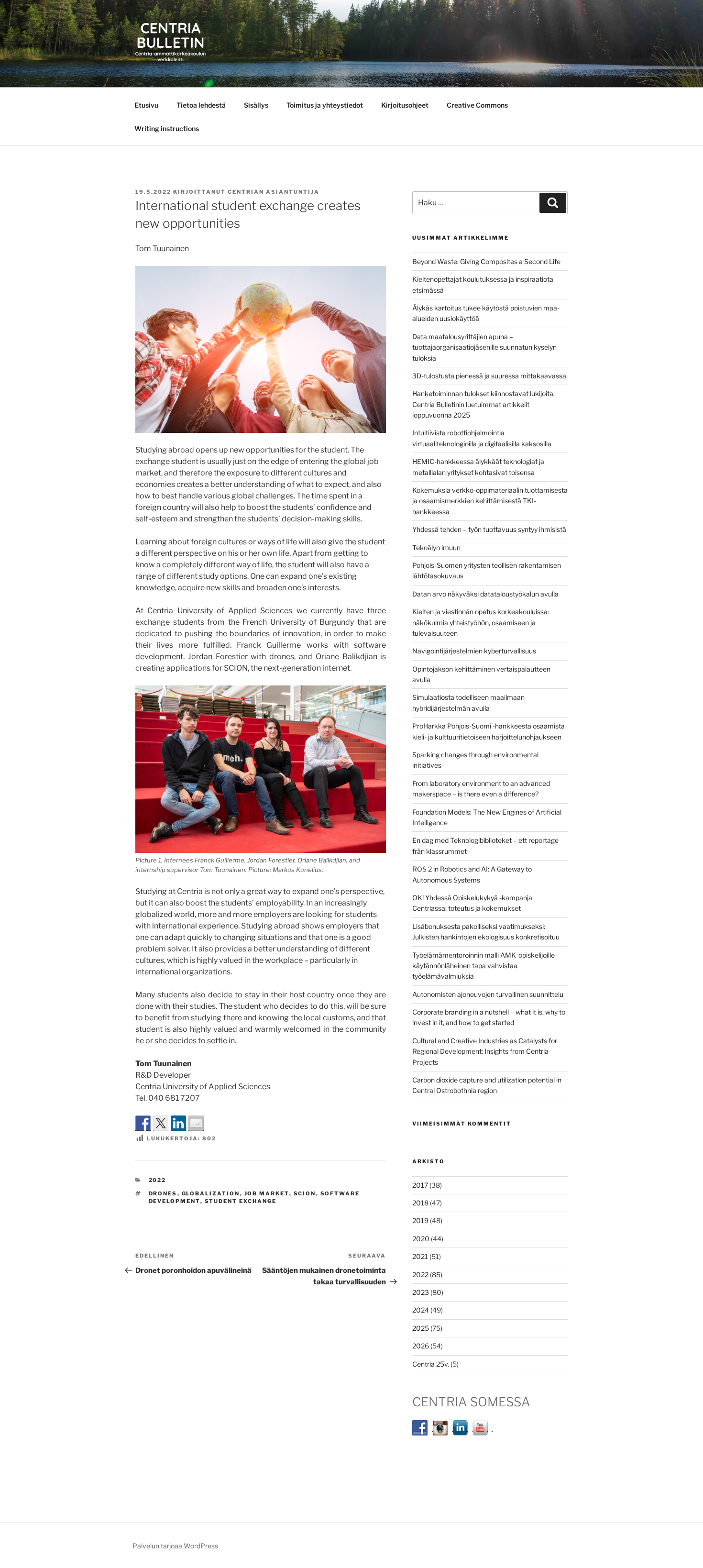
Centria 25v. (430, 1364)
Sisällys (256, 105)
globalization (211, 1193)
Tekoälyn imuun (436, 547)
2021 (420, 1256)
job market (266, 1193)
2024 (420, 1310)
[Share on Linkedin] (178, 1123)
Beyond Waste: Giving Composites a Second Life (486, 261)
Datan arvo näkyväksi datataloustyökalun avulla (485, 594)
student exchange (241, 1201)
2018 (420, 1203)
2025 (420, 1328)
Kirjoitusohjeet (404, 105)
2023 (420, 1292)
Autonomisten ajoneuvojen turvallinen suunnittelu (487, 994)
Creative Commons (477, 105)
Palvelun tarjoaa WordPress (175, 1546)
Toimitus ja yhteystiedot (324, 105)
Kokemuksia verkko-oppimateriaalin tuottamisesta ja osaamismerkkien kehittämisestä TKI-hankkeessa (490, 501)
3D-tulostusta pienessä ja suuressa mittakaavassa (489, 376)
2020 (420, 1239)
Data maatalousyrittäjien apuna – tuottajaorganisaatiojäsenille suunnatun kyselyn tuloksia (484, 347)
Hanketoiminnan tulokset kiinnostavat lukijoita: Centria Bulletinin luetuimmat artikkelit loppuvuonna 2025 (483, 404)
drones (163, 1193)
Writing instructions (166, 128)
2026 (420, 1346)
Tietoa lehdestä (201, 105)
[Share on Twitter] (160, 1123)
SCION (305, 1193)
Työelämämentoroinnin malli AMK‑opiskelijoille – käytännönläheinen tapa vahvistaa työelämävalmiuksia (486, 966)
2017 (420, 1185)
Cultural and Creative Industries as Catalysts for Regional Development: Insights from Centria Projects (484, 1051)
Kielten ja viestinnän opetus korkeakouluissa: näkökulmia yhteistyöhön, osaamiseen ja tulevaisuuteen (480, 622)
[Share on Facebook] (143, 1123)
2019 (420, 1220)
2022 (157, 1180)
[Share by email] (196, 1123)
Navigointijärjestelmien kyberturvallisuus (474, 651)
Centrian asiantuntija (273, 191)
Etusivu (146, 105)
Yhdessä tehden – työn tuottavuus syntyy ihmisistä (489, 529)
